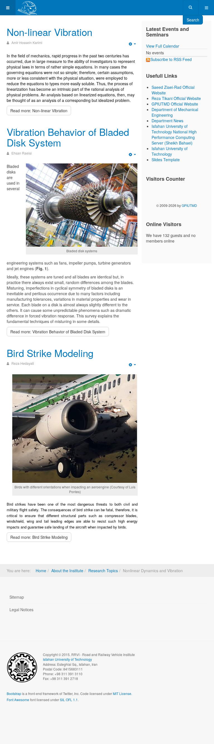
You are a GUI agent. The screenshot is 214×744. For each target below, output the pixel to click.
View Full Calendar (162, 46)
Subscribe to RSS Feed (171, 59)
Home (41, 570)
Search (193, 20)
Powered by (32, 715)
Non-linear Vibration (49, 32)
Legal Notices (21, 609)
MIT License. (122, 693)
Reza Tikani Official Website (176, 98)
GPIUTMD (189, 205)
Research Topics (103, 570)
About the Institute (67, 570)
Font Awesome (18, 699)
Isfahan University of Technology (170, 151)
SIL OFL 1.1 (69, 699)
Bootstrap (14, 693)
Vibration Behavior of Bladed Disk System (68, 137)
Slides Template (166, 159)
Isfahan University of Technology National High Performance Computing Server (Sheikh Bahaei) (174, 134)
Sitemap (16, 597)
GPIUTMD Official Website (175, 104)
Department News (167, 120)
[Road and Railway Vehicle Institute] (27, 7)
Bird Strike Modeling (50, 353)
